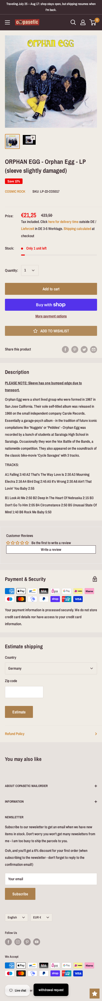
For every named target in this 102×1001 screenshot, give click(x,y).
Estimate (19, 712)
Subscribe (20, 894)
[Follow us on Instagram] (17, 941)
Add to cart (51, 289)
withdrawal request (51, 990)
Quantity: (11, 270)
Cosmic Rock (15, 191)
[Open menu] (7, 22)
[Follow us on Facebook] (8, 941)
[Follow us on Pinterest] (27, 941)
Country (10, 657)
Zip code (11, 680)
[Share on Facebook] (65, 349)
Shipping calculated (77, 228)
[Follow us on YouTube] (36, 941)
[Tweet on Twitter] (84, 349)
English (12, 917)
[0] (93, 22)
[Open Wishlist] (95, 994)
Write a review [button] (51, 549)
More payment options (51, 316)
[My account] (82, 22)
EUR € (37, 917)
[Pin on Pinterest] (74, 349)
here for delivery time (63, 221)
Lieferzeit (27, 228)
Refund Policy (15, 733)
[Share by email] (93, 349)
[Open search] (73, 22)
